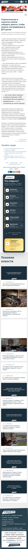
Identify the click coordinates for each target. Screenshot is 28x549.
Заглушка (16, 517)
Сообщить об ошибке (16, 515)
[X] (11, 172)
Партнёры (5, 520)
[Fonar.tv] (4, 2)
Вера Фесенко (23, 139)
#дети (21, 163)
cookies (15, 528)
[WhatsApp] (13, 172)
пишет (18, 101)
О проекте (4, 517)
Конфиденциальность (8, 522)
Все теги (7, 515)
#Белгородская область (14, 164)
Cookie (20, 533)
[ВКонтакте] (9, 172)
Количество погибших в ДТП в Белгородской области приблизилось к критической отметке (15, 153)
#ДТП (7, 163)
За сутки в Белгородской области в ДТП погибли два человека (14, 149)
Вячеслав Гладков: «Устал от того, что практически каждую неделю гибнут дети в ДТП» (14, 157)
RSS (3, 515)
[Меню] (26, 2)
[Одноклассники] (17, 172)
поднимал (8, 126)
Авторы (10, 517)
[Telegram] (15, 172)
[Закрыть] (25, 15)
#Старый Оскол (14, 163)
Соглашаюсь (14, 545)
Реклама (10, 520)
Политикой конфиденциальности (15, 541)
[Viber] (19, 172)
